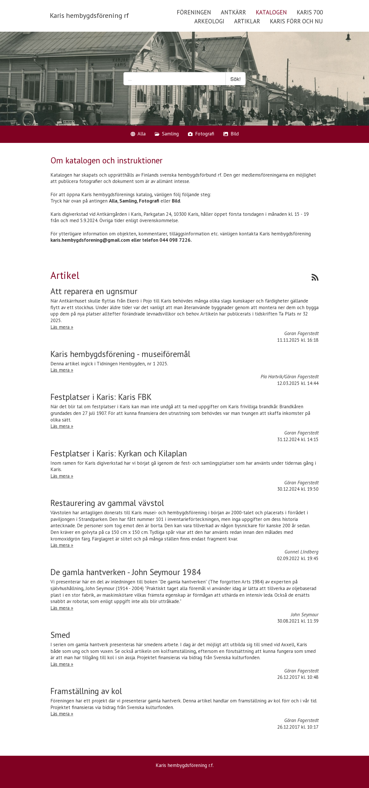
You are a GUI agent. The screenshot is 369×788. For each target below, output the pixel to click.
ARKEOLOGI (209, 21)
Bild (234, 134)
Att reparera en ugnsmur (94, 291)
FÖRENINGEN (194, 12)
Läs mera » (61, 327)
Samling (170, 134)
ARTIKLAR (247, 21)
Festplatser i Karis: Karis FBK (101, 397)
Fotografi (204, 134)
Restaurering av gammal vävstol (107, 503)
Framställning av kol (86, 691)
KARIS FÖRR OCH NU (296, 21)
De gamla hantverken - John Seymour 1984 (125, 572)
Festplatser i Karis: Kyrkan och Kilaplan (118, 453)
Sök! (235, 78)
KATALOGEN (271, 12)
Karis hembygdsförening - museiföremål (120, 354)
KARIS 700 (310, 12)
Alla (141, 134)
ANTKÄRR (233, 12)
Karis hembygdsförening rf (89, 15)
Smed (60, 635)
